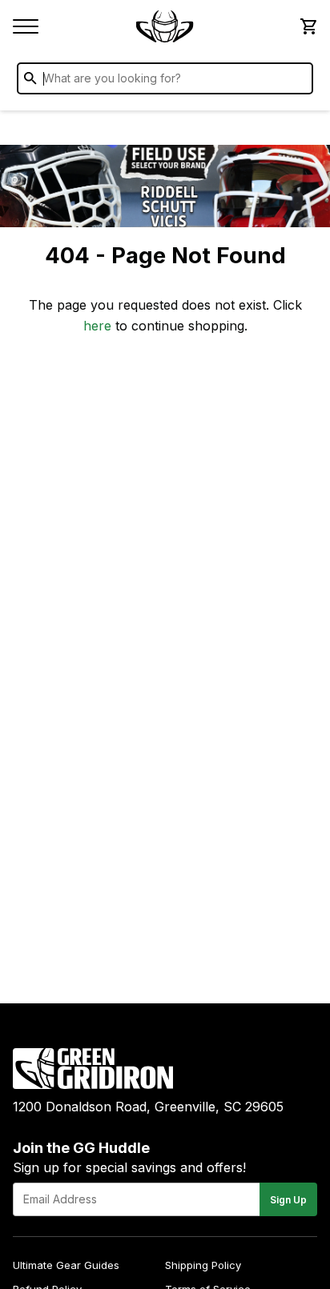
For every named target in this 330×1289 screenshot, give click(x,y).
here (97, 326)
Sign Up (288, 1200)
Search (297, 81)
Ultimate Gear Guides (66, 1265)
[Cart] (307, 26)
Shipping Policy (203, 1265)
